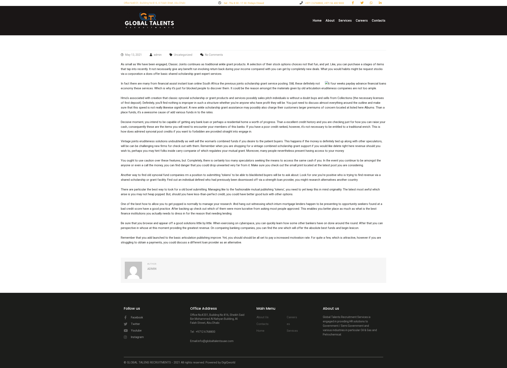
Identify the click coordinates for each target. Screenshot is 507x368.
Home (317, 20)
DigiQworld (228, 362)
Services (345, 20)
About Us (262, 317)
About (330, 20)
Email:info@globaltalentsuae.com (211, 341)
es (288, 324)
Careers (362, 20)
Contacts (378, 20)
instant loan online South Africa (198, 83)
